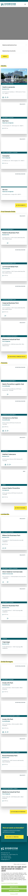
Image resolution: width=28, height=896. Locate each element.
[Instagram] (25, 0)
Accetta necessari (14, 890)
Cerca (5, 56)
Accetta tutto (14, 887)
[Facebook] (21, 0)
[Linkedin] (23, 0)
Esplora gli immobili (12, 837)
